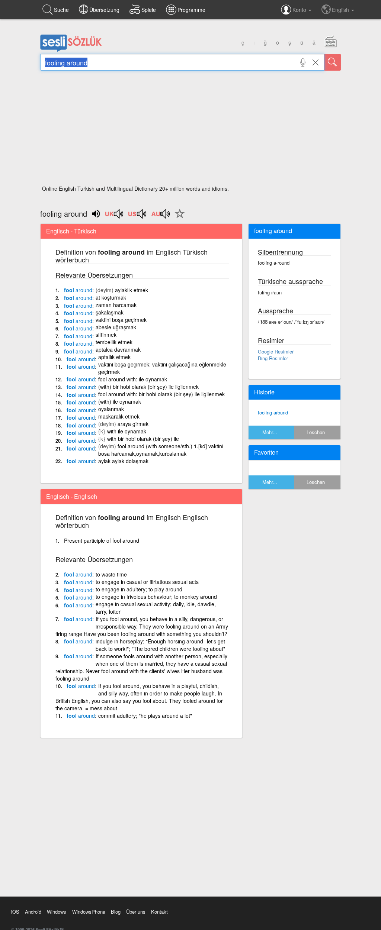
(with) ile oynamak (119, 401)
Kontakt (159, 911)
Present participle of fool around (101, 540)
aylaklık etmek (131, 290)
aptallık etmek (114, 357)
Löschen (316, 432)
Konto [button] (300, 9)
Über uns (135, 911)
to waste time (111, 574)
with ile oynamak (126, 431)
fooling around (273, 412)
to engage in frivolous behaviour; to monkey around (156, 596)
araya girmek (133, 423)
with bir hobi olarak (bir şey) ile (143, 438)
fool (78, 290)
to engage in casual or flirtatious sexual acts (147, 581)
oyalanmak (111, 409)
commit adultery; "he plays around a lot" (145, 715)
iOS (15, 911)
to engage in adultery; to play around (139, 589)
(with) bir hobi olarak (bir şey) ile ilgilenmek (148, 386)
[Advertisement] (190, 130)
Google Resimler (276, 351)
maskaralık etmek (119, 416)
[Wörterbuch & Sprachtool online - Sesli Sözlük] (71, 50)
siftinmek (106, 334)
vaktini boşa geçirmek (121, 319)
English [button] (341, 9)
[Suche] (332, 62)
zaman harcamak (116, 305)
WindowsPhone (88, 911)
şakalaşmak (110, 312)
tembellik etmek (114, 342)
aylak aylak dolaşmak (123, 461)
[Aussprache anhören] (114, 216)
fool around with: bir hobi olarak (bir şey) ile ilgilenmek (161, 394)
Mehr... (269, 432)
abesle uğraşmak (116, 327)
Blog (116, 911)
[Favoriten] (177, 218)
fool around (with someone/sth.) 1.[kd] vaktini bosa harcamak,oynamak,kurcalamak (160, 449)
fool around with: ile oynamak (132, 379)
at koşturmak (111, 297)
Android (33, 911)
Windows (56, 911)
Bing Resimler (273, 358)
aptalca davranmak (118, 349)
